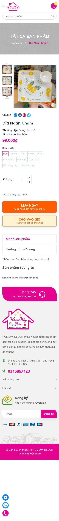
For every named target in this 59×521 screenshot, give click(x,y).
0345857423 (19, 371)
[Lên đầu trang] (49, 515)
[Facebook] (5, 497)
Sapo (37, 453)
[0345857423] (5, 513)
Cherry (31, 153)
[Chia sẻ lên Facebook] (16, 114)
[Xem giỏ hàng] (53, 5)
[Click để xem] (35, 86)
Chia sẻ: (6, 114)
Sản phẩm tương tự (18, 267)
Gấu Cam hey (27, 165)
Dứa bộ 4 (34, 159)
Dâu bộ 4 (22, 159)
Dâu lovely (8, 159)
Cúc (40, 153)
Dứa (5, 153)
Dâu (23, 153)
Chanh (14, 153)
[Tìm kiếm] (52, 15)
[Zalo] (5, 505)
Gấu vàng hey (10, 165)
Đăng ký (49, 413)
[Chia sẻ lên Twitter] (29, 115)
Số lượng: (7, 179)
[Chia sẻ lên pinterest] (24, 114)
